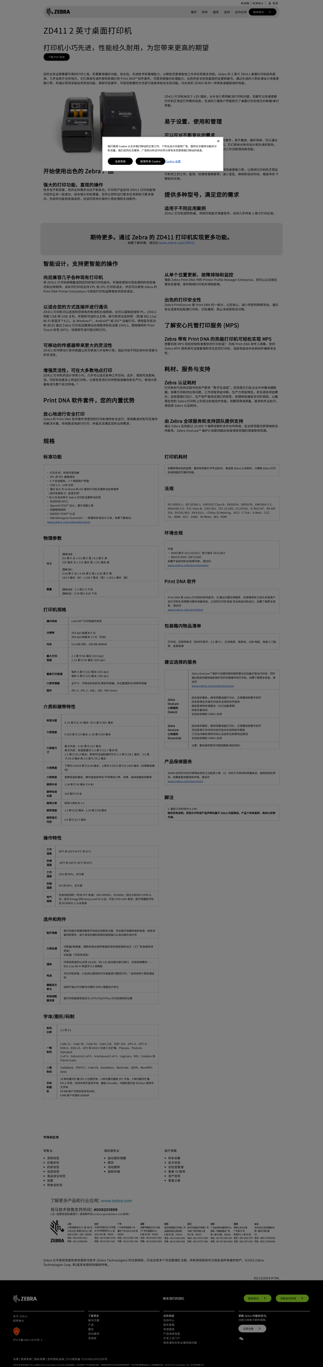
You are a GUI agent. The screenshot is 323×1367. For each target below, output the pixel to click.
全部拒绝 (120, 161)
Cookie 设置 (173, 161)
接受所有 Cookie (150, 161)
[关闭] (218, 141)
